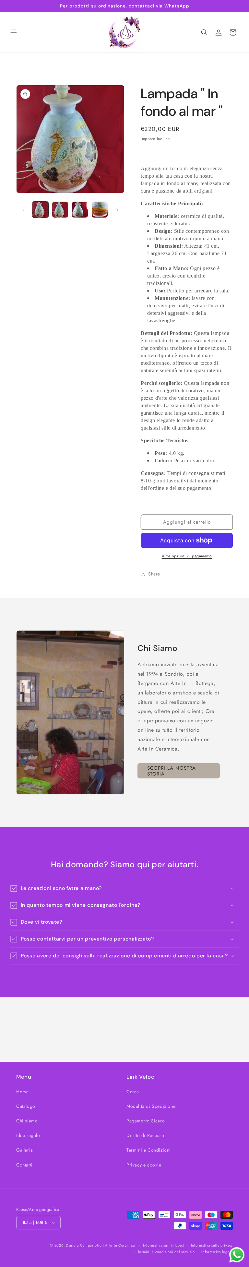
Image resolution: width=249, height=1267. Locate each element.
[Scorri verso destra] (117, 210)
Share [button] (154, 574)
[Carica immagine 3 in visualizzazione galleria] (80, 209)
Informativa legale (217, 1251)
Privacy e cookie (143, 1165)
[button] (13, 32)
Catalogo (25, 1106)
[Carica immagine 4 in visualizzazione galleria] (99, 209)
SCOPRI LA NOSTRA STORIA (171, 770)
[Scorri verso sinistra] (23, 210)
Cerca (132, 1091)
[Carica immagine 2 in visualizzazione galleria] (60, 209)
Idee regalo (28, 1135)
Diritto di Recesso (145, 1135)
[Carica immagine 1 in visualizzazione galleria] (40, 209)
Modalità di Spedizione (150, 1106)
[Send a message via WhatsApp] (237, 1255)
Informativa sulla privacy (212, 1245)
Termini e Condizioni (148, 1150)
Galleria (24, 1150)
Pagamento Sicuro (145, 1121)
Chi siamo (27, 1121)
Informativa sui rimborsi (163, 1245)
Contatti (24, 1165)
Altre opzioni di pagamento (187, 556)
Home (22, 1091)
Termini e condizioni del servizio (166, 1251)
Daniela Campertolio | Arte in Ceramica (100, 1245)
